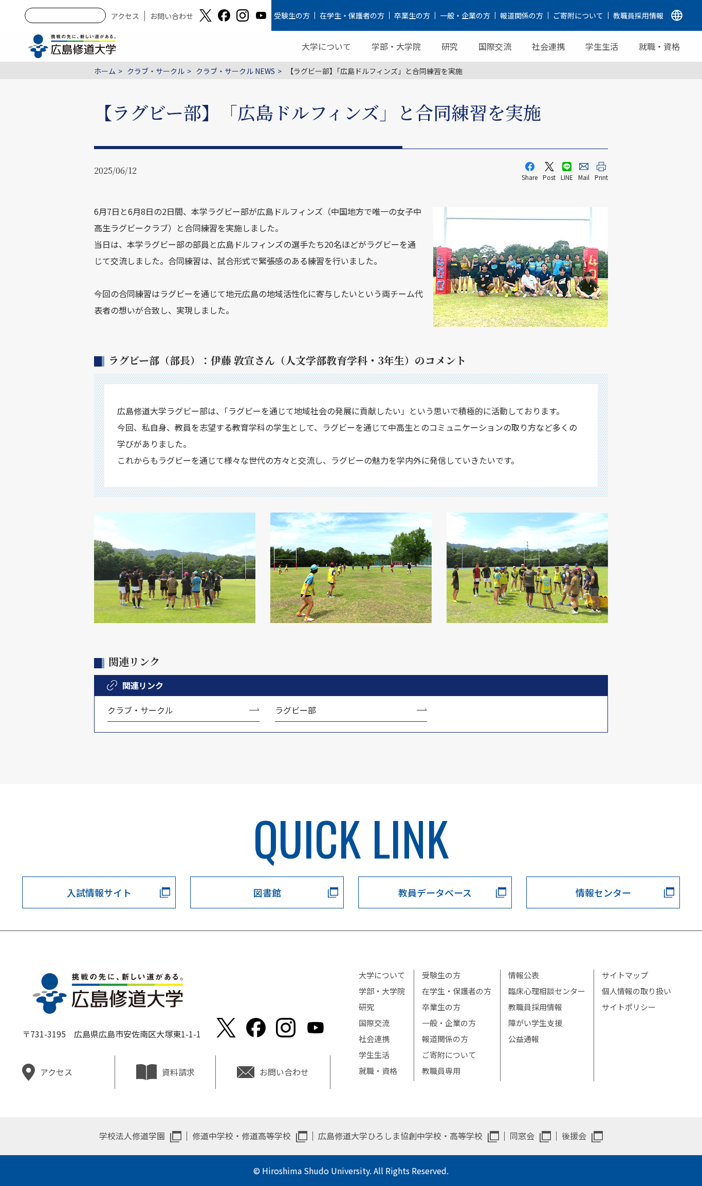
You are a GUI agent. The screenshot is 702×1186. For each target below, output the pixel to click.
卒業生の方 (412, 15)
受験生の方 (292, 15)
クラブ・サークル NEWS (235, 71)
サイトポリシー (629, 1006)
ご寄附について (578, 15)
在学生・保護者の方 (352, 15)
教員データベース (435, 892)
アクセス (125, 16)
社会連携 (548, 46)
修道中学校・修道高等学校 (241, 1135)
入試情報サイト (99, 892)
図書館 (267, 892)
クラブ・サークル (155, 71)
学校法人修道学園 (132, 1135)
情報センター (603, 892)
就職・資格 (659, 46)
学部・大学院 (396, 46)
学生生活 (601, 46)
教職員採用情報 (638, 15)
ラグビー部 (295, 710)
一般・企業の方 (465, 15)
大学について (326, 46)
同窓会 (522, 1135)
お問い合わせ (171, 16)
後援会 (574, 1135)
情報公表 (523, 975)
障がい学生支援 (535, 1022)
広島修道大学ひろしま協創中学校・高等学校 (400, 1135)
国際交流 (494, 46)
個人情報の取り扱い (636, 991)
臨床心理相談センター (546, 991)
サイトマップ (625, 975)
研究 (449, 46)
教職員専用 (441, 1070)
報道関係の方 (521, 15)
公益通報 (523, 1038)
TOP (652, 1145)
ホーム (105, 71)
